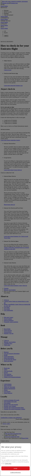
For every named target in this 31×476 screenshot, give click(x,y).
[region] (15, 459)
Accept (15, 468)
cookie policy (8, 463)
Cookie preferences (15, 472)
